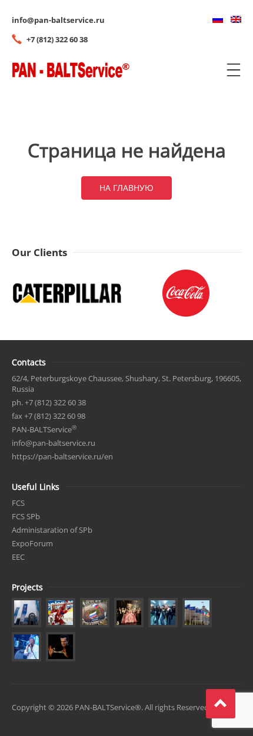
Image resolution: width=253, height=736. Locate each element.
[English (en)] (233, 20)
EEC (18, 557)
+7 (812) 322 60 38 (57, 39)
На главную (126, 187)
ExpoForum (32, 543)
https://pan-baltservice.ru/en (62, 456)
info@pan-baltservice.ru (58, 20)
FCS (18, 503)
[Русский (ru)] (215, 20)
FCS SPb (26, 516)
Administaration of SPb (52, 530)
